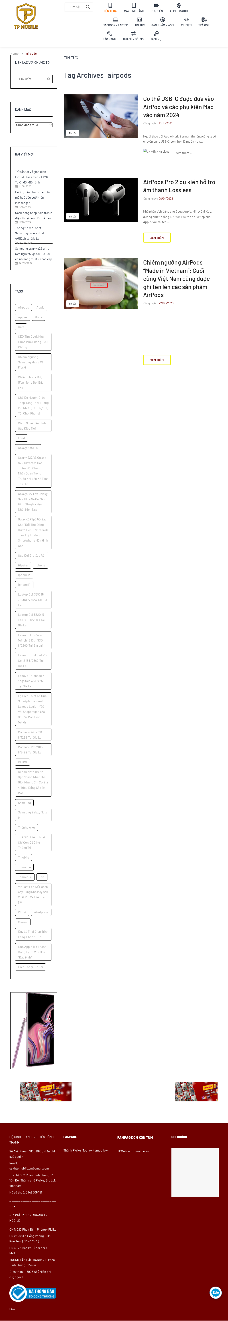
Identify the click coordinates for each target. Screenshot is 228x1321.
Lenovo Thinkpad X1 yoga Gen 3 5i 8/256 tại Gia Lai (31, 681)
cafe (21, 327)
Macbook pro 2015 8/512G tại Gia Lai (30, 749)
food (21, 438)
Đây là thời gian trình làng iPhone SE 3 (33, 934)
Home (14, 53)
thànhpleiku (26, 827)
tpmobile (24, 867)
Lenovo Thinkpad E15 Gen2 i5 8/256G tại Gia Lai (32, 660)
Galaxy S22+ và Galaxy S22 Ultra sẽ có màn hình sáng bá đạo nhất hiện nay (32, 501)
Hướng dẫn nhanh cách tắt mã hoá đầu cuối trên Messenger (33, 197)
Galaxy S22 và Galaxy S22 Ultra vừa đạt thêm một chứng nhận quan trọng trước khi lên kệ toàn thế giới (33, 471)
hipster (23, 565)
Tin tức (72, 133)
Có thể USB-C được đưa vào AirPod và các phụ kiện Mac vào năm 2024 (178, 106)
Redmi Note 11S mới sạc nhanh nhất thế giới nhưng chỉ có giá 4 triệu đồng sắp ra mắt (33, 782)
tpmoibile (25, 877)
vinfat (22, 912)
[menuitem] (110, 7)
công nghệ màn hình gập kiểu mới (32, 425)
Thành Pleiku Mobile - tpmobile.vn (86, 1150)
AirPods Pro (178, 217)
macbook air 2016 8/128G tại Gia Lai (30, 734)
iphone (40, 565)
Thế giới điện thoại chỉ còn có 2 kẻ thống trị (31, 842)
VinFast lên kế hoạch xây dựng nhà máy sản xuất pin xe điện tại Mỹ (33, 894)
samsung (24, 803)
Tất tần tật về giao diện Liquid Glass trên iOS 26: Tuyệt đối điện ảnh (32, 177)
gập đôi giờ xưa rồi (31, 555)
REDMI (22, 762)
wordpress (41, 912)
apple (40, 307)
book (38, 317)
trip (42, 877)
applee (22, 317)
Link (12, 1309)
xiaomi (23, 922)
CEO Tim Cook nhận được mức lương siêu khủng (33, 342)
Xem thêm (157, 237)
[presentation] (13, 1099)
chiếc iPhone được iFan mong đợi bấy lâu (31, 382)
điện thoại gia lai (30, 967)
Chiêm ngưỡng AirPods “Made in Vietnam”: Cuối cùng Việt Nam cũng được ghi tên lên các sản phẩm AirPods (176, 278)
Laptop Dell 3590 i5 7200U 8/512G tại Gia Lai (32, 599)
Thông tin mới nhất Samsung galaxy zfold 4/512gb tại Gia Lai (29, 233)
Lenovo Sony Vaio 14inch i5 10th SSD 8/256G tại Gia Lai (30, 640)
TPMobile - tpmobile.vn (133, 1151)
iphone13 (24, 575)
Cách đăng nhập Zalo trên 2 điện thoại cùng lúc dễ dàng (33, 215)
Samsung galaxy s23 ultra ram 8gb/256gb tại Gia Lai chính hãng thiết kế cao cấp (33, 254)
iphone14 (24, 584)
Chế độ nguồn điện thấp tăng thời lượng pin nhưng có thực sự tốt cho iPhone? (33, 405)
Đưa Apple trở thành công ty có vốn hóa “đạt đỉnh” (32, 952)
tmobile (23, 857)
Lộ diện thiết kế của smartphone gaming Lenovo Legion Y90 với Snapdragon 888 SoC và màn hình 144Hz (32, 709)
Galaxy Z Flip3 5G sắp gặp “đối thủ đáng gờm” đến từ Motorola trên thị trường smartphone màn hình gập (33, 532)
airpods (23, 307)
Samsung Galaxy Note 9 (32, 814)
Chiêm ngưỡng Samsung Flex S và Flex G (30, 362)
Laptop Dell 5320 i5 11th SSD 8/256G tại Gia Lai (31, 620)
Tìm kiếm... (88, 7)
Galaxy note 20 (28, 448)
